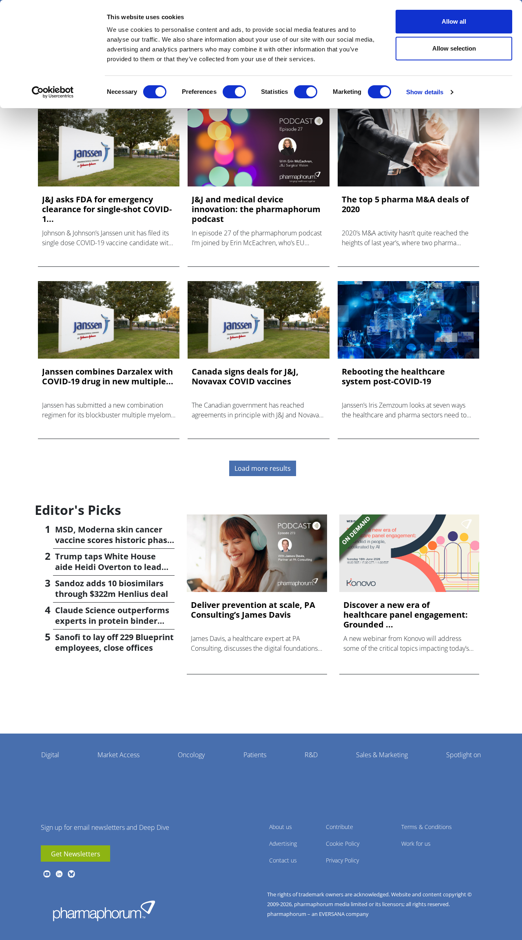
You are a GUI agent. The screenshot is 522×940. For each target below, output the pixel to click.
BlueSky (71, 874)
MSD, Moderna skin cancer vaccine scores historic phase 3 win (113, 540)
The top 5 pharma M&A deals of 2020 (405, 204)
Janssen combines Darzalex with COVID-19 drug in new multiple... (107, 376)
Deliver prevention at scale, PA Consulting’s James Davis (253, 610)
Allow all (454, 21)
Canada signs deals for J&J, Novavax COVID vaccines (245, 376)
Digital (50, 754)
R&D (311, 754)
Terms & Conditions (426, 827)
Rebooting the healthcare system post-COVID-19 (393, 376)
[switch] (234, 91)
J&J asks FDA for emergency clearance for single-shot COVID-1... (107, 209)
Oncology (191, 754)
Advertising (283, 843)
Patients (254, 754)
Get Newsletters (75, 853)
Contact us (283, 860)
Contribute (339, 827)
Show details (424, 92)
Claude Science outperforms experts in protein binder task (112, 621)
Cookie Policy (342, 843)
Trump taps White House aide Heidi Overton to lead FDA (108, 567)
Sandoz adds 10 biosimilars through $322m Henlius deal (111, 588)
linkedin (59, 874)
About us (280, 827)
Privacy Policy (342, 860)
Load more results (262, 468)
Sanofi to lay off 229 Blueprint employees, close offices (114, 642)
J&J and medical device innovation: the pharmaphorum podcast (256, 209)
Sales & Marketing (382, 754)
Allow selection (454, 48)
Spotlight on (463, 754)
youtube (47, 874)
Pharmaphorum (104, 910)
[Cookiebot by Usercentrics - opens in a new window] (52, 92)
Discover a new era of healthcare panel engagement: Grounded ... (405, 615)
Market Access (118, 754)
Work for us (416, 843)
